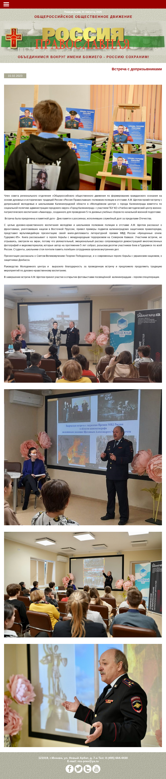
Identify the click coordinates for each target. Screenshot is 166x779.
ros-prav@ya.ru (88, 761)
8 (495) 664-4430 (116, 757)
